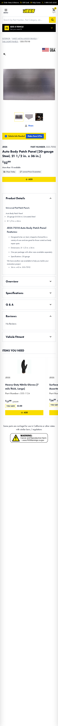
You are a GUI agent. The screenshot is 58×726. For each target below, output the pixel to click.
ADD (30, 179)
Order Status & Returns (11, 3)
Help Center (37, 3)
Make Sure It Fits (35, 136)
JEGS (4, 147)
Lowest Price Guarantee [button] (32, 172)
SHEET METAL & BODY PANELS (24, 38)
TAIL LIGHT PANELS (10, 41)
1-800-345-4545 (50, 3)
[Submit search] (52, 20)
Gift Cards (25, 3)
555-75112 (26, 267)
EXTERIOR (6, 38)
